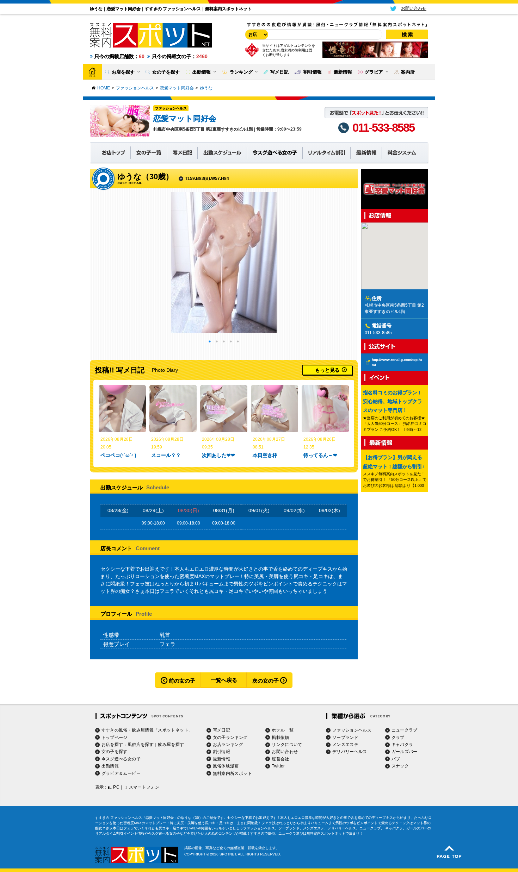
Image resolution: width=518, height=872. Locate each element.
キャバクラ (402, 744)
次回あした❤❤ (218, 455)
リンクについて (287, 744)
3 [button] (223, 341)
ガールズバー (404, 751)
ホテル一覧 (283, 730)
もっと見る (327, 370)
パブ (395, 759)
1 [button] (209, 341)
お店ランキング (228, 744)
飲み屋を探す (171, 744)
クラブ (398, 737)
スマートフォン (144, 787)
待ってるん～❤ (320, 455)
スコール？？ (166, 455)
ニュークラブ (404, 730)
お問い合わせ (285, 751)
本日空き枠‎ (265, 455)
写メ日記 (221, 730)
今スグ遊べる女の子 (121, 759)
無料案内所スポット (232, 773)
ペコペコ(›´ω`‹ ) (118, 455)
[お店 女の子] (255, 34)
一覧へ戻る (224, 680)
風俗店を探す (141, 744)
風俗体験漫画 (226, 766)
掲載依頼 (280, 737)
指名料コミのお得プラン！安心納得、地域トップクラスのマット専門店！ (392, 401)
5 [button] (237, 341)
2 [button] (216, 341)
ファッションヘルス (171, 108)
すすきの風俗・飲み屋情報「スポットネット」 (147, 730)
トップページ (114, 737)
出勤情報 (110, 766)
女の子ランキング (230, 737)
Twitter (278, 766)
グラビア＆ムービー (121, 773)
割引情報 (221, 751)
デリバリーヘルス (349, 751)
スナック (400, 766)
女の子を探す (114, 751)
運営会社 (280, 759)
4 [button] (230, 341)
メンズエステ (345, 744)
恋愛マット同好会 (184, 118)
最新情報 (221, 759)
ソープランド (345, 737)
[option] (223, 262)
